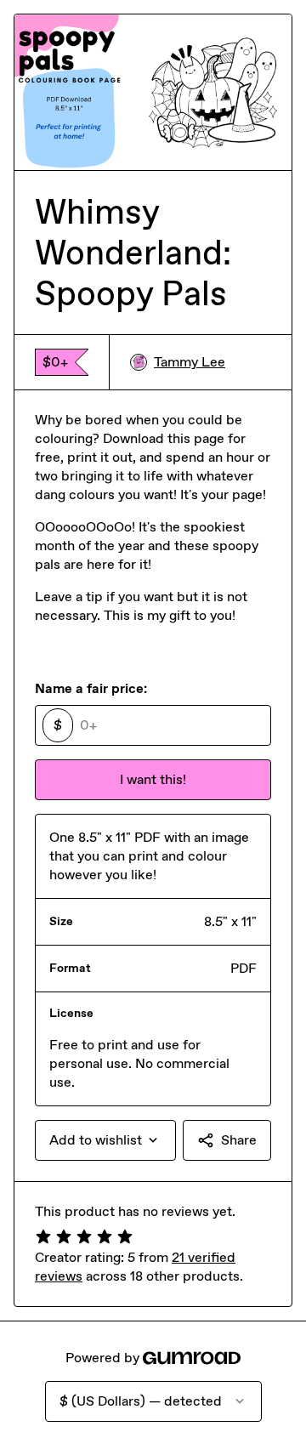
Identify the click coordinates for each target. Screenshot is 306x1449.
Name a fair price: (91, 688)
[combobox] (105, 1140)
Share (239, 1140)
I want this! (153, 779)
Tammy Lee (189, 362)
